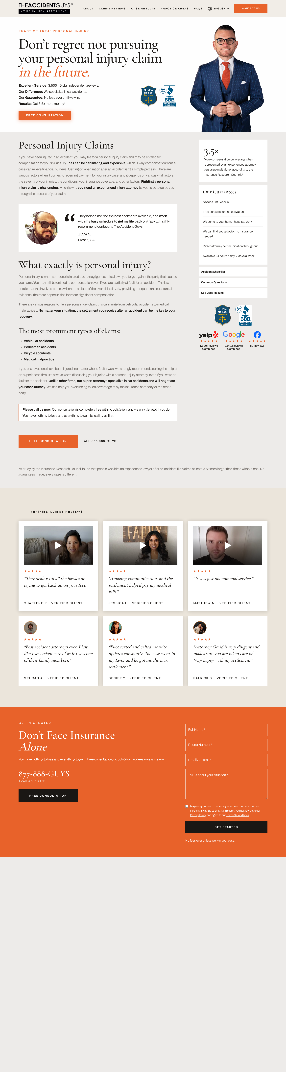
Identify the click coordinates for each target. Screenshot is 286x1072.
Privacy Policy (198, 815)
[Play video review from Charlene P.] (58, 545)
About (88, 8)
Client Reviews (112, 8)
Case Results (143, 8)
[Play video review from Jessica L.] (143, 545)
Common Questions (214, 282)
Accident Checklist (213, 271)
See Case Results (212, 292)
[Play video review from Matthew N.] (227, 545)
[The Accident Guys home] (46, 8)
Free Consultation (45, 115)
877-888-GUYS (44, 774)
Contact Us (251, 8)
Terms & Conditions (237, 815)
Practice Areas (175, 8)
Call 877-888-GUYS (99, 441)
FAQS (198, 8)
